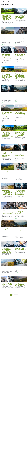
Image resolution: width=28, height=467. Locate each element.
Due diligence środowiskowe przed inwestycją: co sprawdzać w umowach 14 (7, 267)
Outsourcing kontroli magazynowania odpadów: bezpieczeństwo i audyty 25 (20, 284)
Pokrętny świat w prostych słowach (8, 1)
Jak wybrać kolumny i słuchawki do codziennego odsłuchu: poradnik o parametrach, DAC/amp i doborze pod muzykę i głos (6, 250)
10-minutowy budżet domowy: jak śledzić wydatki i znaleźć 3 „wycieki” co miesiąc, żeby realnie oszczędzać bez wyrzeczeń (20, 134)
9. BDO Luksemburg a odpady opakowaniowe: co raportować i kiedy (7, 284)
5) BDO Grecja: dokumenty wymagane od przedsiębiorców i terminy (20, 249)
